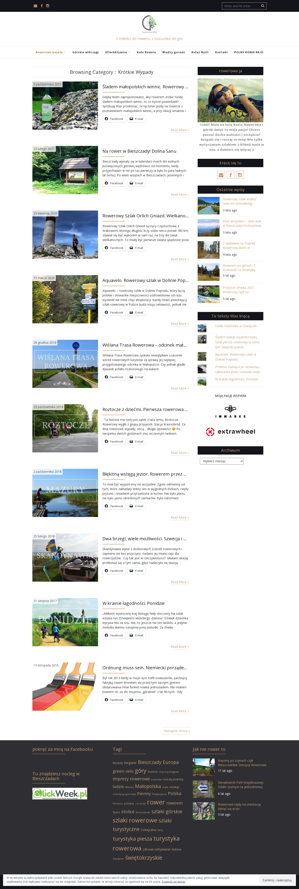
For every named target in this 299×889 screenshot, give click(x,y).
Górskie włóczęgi (85, 52)
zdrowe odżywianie (157, 849)
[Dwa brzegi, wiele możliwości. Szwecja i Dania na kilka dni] (65, 557)
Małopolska (148, 786)
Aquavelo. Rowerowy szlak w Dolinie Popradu (145, 280)
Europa (171, 762)
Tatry (160, 830)
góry (140, 770)
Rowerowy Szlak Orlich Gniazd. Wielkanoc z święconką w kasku (145, 216)
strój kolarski (143, 812)
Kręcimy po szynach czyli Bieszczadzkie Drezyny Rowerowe (242, 762)
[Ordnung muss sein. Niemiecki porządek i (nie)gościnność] (65, 686)
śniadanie (118, 858)
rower (156, 802)
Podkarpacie (159, 794)
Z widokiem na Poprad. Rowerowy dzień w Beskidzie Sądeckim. (239, 246)
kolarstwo (156, 779)
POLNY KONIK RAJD (249, 52)
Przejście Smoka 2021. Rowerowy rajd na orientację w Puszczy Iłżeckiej (239, 290)
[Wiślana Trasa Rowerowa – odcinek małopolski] (65, 363)
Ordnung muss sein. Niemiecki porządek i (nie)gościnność (145, 668)
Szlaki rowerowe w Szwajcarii (236, 326)
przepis (129, 803)
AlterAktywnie (116, 52)
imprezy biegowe (169, 771)
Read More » (180, 130)
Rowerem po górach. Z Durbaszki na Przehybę (239, 267)
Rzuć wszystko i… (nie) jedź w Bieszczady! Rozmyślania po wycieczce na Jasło (242, 224)
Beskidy (118, 763)
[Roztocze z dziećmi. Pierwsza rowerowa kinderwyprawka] (65, 428)
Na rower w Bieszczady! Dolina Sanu (139, 151)
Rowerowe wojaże (49, 52)
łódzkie (176, 849)
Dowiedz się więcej (173, 882)
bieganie (130, 763)
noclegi (174, 787)
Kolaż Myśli (200, 52)
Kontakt (221, 52)
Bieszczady (150, 762)
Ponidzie (118, 803)
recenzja (140, 803)
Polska (174, 793)
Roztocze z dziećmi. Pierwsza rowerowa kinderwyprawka (145, 409)
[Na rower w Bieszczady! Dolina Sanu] (65, 170)
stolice (127, 812)
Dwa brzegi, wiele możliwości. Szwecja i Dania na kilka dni (145, 539)
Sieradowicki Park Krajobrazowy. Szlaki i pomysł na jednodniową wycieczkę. (241, 785)
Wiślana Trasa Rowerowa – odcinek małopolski (145, 345)
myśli (165, 787)
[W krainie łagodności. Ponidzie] (65, 622)
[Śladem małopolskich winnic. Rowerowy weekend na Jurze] (65, 105)
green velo (123, 771)
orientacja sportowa (124, 794)
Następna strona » (177, 731)
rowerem (174, 803)
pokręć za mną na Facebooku (62, 749)
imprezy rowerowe (131, 779)
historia (153, 772)
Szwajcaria (148, 830)
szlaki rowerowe (135, 820)
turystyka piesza (132, 838)
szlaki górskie (166, 811)
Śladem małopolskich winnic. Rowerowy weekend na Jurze (145, 87)
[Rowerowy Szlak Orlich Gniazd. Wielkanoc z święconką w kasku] (65, 234)
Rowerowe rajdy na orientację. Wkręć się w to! (239, 806)
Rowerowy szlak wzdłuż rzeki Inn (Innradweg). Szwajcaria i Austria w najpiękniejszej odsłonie (240, 202)
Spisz (116, 812)
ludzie (118, 786)
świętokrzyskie (143, 857)
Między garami (173, 52)
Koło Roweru (146, 52)
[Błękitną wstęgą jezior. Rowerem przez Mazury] (65, 493)
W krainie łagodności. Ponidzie (133, 603)
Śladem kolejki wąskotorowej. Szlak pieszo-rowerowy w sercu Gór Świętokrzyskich (237, 342)
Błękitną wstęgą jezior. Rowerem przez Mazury (145, 474)
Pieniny (144, 793)
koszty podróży (173, 779)
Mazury (129, 787)
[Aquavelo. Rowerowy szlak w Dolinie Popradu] (65, 299)
